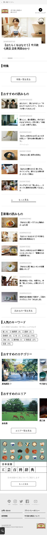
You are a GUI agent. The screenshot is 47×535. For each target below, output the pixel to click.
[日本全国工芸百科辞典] (23, 464)
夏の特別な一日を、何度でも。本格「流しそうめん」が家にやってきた (32, 283)
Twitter (21, 504)
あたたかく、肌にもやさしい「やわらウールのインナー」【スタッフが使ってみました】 (32, 106)
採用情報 (5, 516)
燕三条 (42, 420)
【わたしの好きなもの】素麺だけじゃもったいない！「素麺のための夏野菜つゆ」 (32, 253)
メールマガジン (35, 504)
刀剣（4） (7, 340)
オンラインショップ (40, 12)
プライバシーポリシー (32, 510)
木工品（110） (30, 336)
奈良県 (5, 423)
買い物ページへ (8, 2)
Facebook (27, 504)
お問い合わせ (6, 510)
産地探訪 (5, 384)
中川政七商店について (32, 516)
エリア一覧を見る (24, 430)
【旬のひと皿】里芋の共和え (30, 155)
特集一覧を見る (24, 79)
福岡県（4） (17, 331)
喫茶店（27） (31, 340)
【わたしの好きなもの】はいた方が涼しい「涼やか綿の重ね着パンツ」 (32, 138)
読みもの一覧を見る (24, 310)
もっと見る (24, 200)
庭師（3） (28, 331)
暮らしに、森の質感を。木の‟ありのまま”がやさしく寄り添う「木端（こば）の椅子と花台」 (32, 122)
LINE (9, 504)
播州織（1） (18, 340)
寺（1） (18, 336)
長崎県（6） (8, 336)
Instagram (15, 504)
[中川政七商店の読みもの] (12, 11)
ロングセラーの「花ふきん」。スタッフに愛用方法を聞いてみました (32, 187)
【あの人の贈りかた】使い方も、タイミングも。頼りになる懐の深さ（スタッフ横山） (32, 171)
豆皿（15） (7, 344)
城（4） (6, 331)
